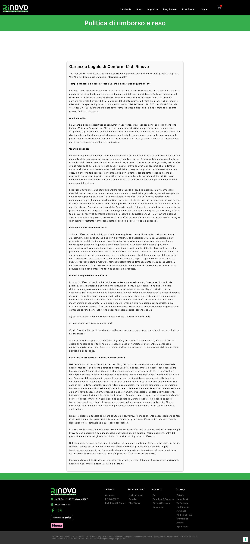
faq (154, 495)
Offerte (180, 495)
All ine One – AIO (184, 515)
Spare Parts (182, 526)
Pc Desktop (182, 503)
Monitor (180, 522)
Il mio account (135, 495)
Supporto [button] (152, 9)
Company (109, 495)
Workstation (182, 519)
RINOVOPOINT (112, 499)
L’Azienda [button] (125, 9)
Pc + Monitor (183, 507)
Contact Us (158, 507)
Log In (204, 9)
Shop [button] (139, 9)
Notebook (181, 511)
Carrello (133, 499)
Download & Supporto (163, 499)
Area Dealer (189, 9)
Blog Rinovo (170, 9)
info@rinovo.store (62, 504)
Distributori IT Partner (115, 503)
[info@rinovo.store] (52, 504)
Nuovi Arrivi (182, 499)
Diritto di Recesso (161, 503)
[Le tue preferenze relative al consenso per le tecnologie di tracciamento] (245, 539)
